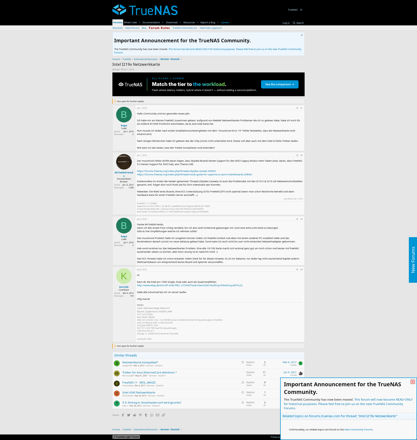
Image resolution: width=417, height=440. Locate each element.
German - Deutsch (154, 365)
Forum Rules (159, 28)
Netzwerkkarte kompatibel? (140, 362)
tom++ (125, 405)
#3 (301, 219)
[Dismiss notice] (301, 35)
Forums (117, 22)
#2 (301, 155)
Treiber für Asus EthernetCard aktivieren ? (149, 372)
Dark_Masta (127, 395)
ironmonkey (127, 385)
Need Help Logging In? (211, 27)
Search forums (132, 27)
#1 (301, 108)
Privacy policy (277, 436)
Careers (225, 22)
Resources (189, 22)
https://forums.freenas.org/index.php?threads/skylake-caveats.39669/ (176, 171)
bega (117, 69)
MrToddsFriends (124, 174)
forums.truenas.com (324, 416)
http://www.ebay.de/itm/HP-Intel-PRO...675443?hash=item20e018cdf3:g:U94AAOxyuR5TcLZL (190, 285)
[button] (139, 22)
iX (301, 9)
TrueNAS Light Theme (127, 436)
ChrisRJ (293, 375)
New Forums (413, 260)
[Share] (297, 108)
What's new (130, 22)
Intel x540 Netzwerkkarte (138, 392)
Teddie (294, 365)
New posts (117, 27)
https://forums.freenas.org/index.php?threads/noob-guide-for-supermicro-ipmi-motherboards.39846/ (194, 174)
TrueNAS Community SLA (185, 27)
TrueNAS (293, 9)
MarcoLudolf (128, 375)
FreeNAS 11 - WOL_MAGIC (139, 382)
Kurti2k (124, 286)
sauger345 (127, 365)
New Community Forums (359, 429)
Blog (144, 27)
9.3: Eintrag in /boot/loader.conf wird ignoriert (151, 402)
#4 (301, 269)
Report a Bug (208, 22)
